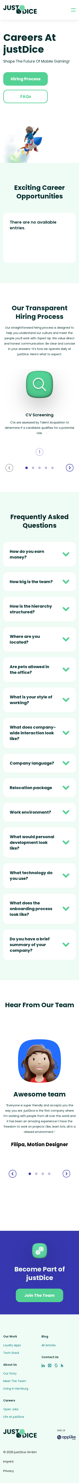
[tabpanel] (39, 412)
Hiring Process (26, 79)
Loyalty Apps (12, 1345)
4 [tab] (46, 468)
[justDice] (20, 9)
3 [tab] (39, 468)
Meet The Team (14, 1381)
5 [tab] (52, 468)
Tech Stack (11, 1353)
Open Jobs (10, 1409)
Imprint (8, 1461)
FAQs (25, 96)
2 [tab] (33, 468)
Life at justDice (13, 1417)
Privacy (8, 1471)
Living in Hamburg (15, 1389)
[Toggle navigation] (73, 9)
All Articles (49, 1345)
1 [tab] (26, 468)
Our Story (10, 1373)
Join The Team (39, 1295)
